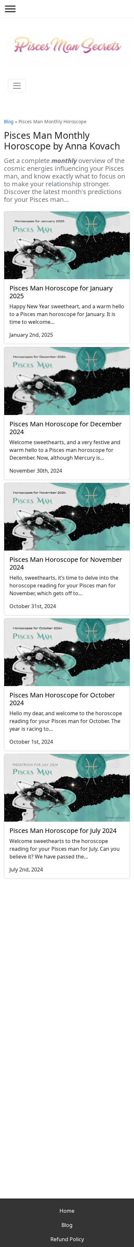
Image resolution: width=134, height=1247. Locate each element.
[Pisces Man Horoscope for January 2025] (67, 245)
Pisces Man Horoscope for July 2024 (62, 830)
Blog (9, 121)
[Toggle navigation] (17, 85)
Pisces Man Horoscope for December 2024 (65, 428)
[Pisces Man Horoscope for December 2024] (67, 381)
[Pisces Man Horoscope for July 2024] (67, 788)
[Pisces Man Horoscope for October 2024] (67, 652)
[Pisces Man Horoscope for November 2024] (67, 517)
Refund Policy (67, 1239)
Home (67, 1210)
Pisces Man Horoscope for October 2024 (62, 699)
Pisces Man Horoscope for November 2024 (65, 563)
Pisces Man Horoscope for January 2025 (61, 292)
